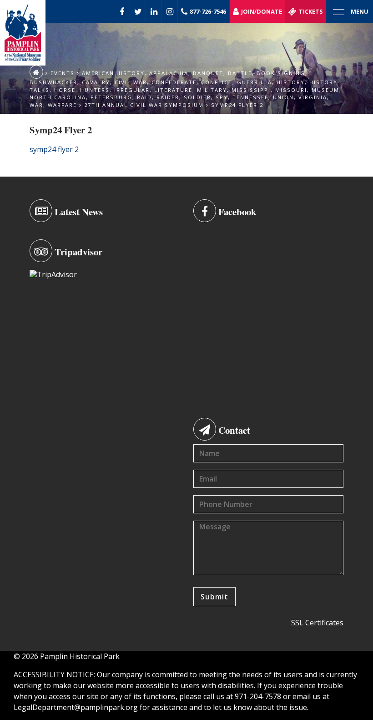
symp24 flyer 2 (54, 149)
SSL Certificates (317, 623)
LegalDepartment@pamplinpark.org (76, 707)
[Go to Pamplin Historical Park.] (36, 72)
